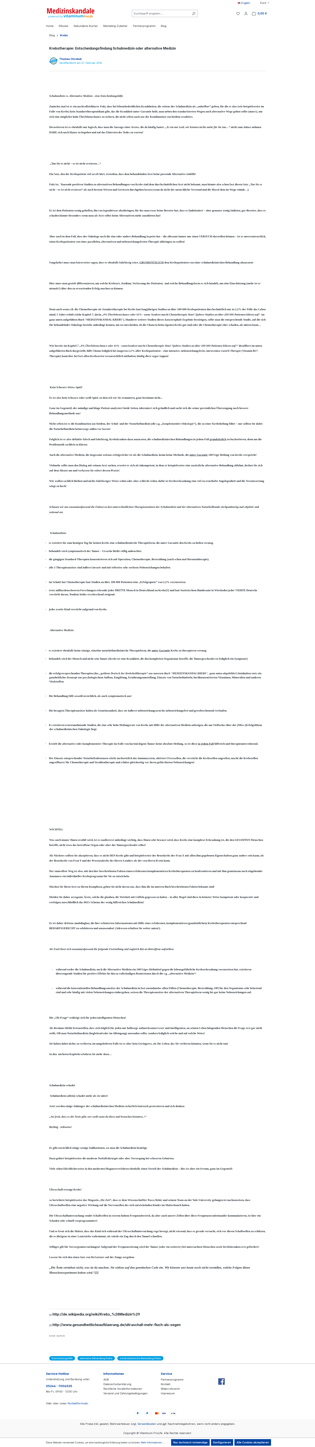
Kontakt (165, 1384)
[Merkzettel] (238, 13)
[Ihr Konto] (246, 13)
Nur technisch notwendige (190, 1442)
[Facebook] (221, 1374)
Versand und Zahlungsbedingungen (125, 1393)
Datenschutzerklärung (117, 1384)
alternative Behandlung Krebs (96, 1358)
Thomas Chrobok (70, 59)
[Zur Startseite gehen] (70, 13)
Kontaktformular (78, 1403)
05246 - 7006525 (59, 1386)
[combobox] (161, 13)
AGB (106, 1379)
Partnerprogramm (172, 1379)
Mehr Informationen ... (152, 1442)
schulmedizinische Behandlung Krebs (140, 1358)
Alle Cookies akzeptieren (253, 1442)
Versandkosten (146, 1423)
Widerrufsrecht (170, 1388)
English (245, 3)
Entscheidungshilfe (62, 1358)
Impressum (168, 1393)
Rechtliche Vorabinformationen (122, 1388)
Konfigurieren (222, 1442)
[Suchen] (194, 13)
